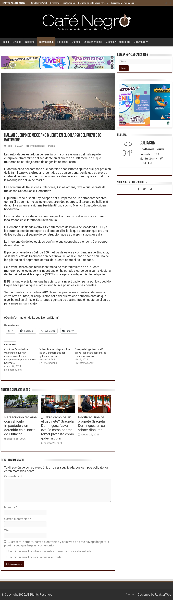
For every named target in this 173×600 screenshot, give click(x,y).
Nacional (30, 41)
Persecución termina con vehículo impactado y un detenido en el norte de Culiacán (20, 425)
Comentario (13, 476)
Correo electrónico (17, 519)
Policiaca (62, 41)
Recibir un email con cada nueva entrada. (35, 557)
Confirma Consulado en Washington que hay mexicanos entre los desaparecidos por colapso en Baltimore (20, 356)
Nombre (10, 507)
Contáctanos (69, 3)
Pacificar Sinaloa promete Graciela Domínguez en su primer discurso (91, 423)
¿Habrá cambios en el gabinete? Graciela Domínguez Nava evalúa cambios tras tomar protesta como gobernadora (57, 427)
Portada (50, 145)
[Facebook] (163, 3)
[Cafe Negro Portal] (86, 21)
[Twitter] (166, 3)
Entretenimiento (93, 41)
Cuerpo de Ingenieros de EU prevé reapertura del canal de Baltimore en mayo (90, 353)
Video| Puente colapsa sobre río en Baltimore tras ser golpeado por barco (55, 353)
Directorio (54, 3)
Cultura (76, 41)
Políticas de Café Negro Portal (92, 3)
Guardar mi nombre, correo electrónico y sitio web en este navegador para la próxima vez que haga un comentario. (56, 543)
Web (7, 530)
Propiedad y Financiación (122, 3)
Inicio (6, 41)
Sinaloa (17, 41)
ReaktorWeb (163, 594)
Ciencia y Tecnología (118, 41)
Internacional (46, 41)
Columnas (139, 41)
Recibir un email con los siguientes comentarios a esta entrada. (50, 551)
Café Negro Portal (38, 3)
